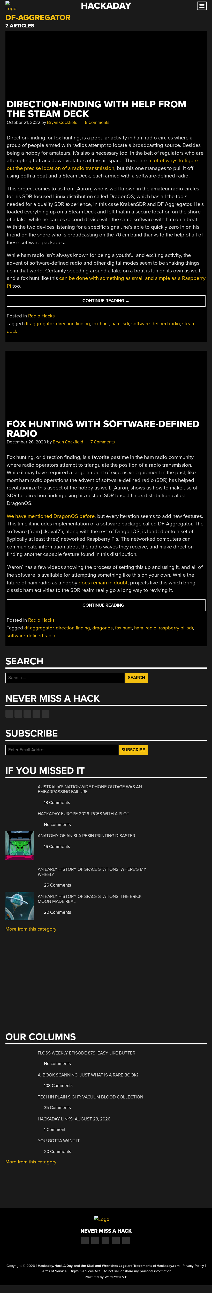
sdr (126, 323)
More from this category (30, 929)
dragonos (102, 628)
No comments (57, 824)
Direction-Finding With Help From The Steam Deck (96, 109)
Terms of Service (54, 1271)
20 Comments (57, 912)
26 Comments (57, 885)
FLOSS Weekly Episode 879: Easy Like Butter (86, 1053)
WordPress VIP (116, 1277)
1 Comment (54, 1129)
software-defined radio (155, 323)
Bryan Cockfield (62, 122)
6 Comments (96, 122)
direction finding (73, 323)
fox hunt (100, 323)
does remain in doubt (103, 582)
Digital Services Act (85, 1271)
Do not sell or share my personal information (137, 1271)
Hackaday (106, 5)
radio (151, 628)
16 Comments (56, 846)
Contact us (45, 714)
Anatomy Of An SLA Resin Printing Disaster (86, 835)
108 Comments (58, 1085)
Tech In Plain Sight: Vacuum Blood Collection (90, 1097)
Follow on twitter (18, 714)
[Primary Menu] (202, 6)
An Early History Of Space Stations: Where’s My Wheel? (92, 872)
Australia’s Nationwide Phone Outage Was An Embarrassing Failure (90, 789)
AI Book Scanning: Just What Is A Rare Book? (88, 1075)
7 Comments (102, 442)
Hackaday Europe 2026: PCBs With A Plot (83, 813)
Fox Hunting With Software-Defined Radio (103, 429)
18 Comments (56, 802)
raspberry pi (171, 628)
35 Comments (57, 1107)
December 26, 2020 (26, 442)
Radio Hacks (41, 316)
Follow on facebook (9, 714)
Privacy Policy (193, 1266)
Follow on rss (36, 714)
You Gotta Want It (59, 1140)
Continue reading (116, 302)
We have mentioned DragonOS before (51, 516)
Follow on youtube (27, 714)
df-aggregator (39, 323)
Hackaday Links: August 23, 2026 (74, 1119)
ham (115, 323)
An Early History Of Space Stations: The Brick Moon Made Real (90, 899)
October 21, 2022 (23, 122)
